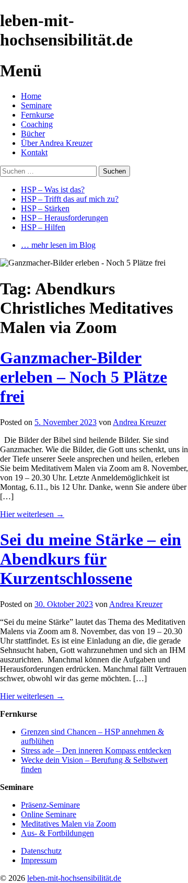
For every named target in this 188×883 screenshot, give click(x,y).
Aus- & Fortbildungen (57, 833)
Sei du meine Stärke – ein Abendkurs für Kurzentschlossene (90, 559)
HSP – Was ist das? (53, 189)
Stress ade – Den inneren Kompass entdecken (96, 750)
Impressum (39, 860)
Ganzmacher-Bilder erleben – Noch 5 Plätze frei (83, 377)
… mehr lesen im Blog (58, 244)
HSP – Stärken (45, 208)
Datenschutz (41, 850)
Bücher (33, 133)
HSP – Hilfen (43, 227)
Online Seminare (48, 814)
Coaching (37, 124)
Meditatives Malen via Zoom (68, 823)
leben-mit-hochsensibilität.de (74, 878)
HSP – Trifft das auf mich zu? (70, 198)
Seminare (36, 105)
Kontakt (34, 152)
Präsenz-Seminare (50, 804)
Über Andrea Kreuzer (56, 143)
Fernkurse (37, 114)
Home (31, 95)
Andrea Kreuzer (139, 422)
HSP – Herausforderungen (64, 217)
